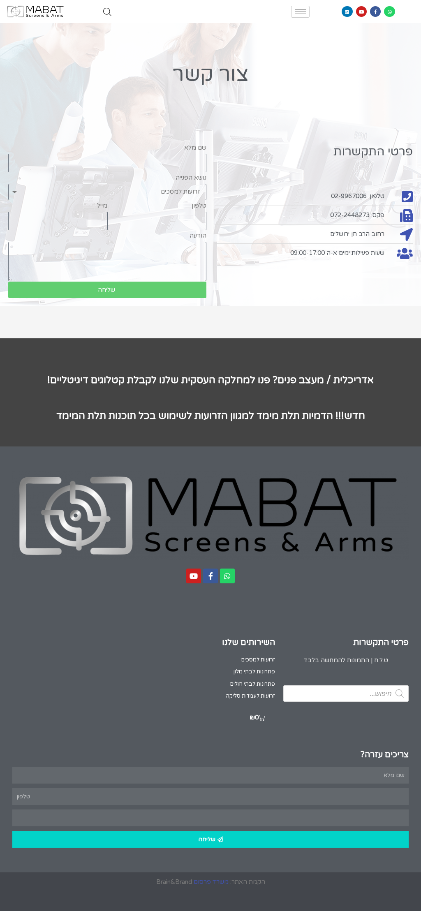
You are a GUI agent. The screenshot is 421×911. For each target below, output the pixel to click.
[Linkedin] (347, 11)
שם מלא (195, 147)
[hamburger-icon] (300, 12)
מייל (102, 205)
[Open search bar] (107, 12)
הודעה (198, 235)
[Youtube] (361, 11)
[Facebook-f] (375, 11)
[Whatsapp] (389, 11)
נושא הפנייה (191, 177)
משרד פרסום (211, 882)
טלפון (199, 205)
